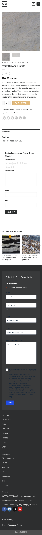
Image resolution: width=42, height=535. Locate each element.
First (7, 301)
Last (7, 309)
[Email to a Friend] (16, 118)
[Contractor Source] (5, 4)
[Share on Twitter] (12, 118)
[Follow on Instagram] (9, 509)
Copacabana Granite (9, 258)
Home (4, 62)
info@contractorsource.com (24, 496)
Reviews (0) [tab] (6, 131)
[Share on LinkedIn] (24, 118)
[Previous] (5, 32)
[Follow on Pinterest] (20, 509)
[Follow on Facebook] (4, 509)
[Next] (37, 32)
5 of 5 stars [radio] (9, 167)
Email (7, 201)
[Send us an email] (14, 509)
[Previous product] (8, 73)
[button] (38, 4)
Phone (8, 316)
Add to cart (21, 103)
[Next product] (3, 73)
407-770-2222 (7, 496)
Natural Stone (27, 109)
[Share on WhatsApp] (4, 118)
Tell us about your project (14, 340)
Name (8, 190)
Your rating (10, 159)
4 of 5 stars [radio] (23, 163)
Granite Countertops (18, 62)
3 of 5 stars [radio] (15, 163)
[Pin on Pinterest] (20, 118)
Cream (8, 113)
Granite (13, 113)
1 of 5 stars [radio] (6, 163)
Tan (21, 113)
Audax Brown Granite (29, 258)
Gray (17, 113)
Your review (10, 171)
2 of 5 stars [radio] (10, 163)
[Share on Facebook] (8, 118)
